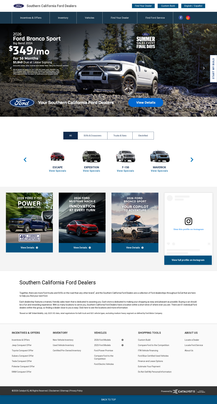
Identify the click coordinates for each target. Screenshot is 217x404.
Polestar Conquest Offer (23, 366)
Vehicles (89, 17)
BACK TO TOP (108, 399)
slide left (11, 70)
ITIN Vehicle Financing (148, 350)
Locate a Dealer (192, 340)
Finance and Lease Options (150, 361)
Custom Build (168, 5)
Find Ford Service (155, 17)
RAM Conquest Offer (21, 372)
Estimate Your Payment (149, 366)
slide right (206, 70)
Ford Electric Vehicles (104, 364)
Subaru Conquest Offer (23, 356)
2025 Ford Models (102, 345)
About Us (191, 332)
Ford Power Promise (103, 350)
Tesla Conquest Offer (22, 361)
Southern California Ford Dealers (51, 6)
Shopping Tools (149, 332)
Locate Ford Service (194, 345)
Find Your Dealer (143, 5)
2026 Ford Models (102, 340)
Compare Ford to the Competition (104, 357)
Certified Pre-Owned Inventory (67, 350)
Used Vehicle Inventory (63, 345)
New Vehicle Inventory (63, 340)
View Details (27, 247)
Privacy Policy (76, 391)
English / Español (193, 6)
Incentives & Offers (30, 17)
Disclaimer (54, 391)
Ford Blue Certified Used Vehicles (153, 356)
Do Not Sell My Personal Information (155, 372)
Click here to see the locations (93, 308)
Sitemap (64, 391)
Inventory (63, 17)
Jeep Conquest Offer (22, 345)
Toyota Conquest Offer (22, 350)
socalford (192, 260)
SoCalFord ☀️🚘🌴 (176, 260)
